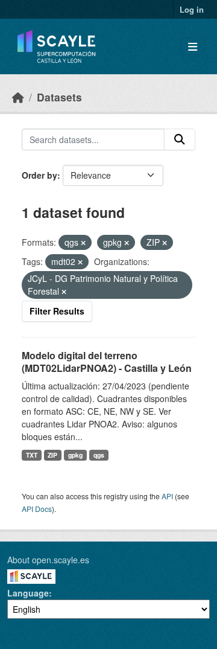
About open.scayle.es (48, 560)
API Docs (37, 509)
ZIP (52, 454)
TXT (31, 454)
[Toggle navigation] (192, 47)
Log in (192, 9)
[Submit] (179, 139)
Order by (39, 175)
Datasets (59, 96)
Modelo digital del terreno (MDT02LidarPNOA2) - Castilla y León (107, 361)
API (167, 496)
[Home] (18, 96)
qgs (98, 454)
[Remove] (83, 243)
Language (28, 593)
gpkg (75, 454)
